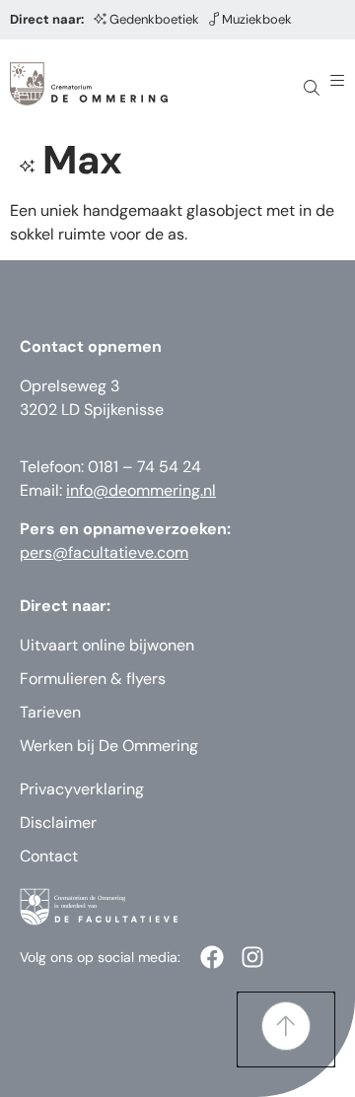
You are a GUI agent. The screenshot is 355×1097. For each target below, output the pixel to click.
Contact (49, 856)
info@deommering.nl (141, 490)
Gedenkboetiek (154, 19)
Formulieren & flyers (93, 678)
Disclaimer (58, 822)
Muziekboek (257, 19)
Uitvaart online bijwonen (107, 645)
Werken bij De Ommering (109, 745)
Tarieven (50, 712)
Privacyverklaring (82, 789)
